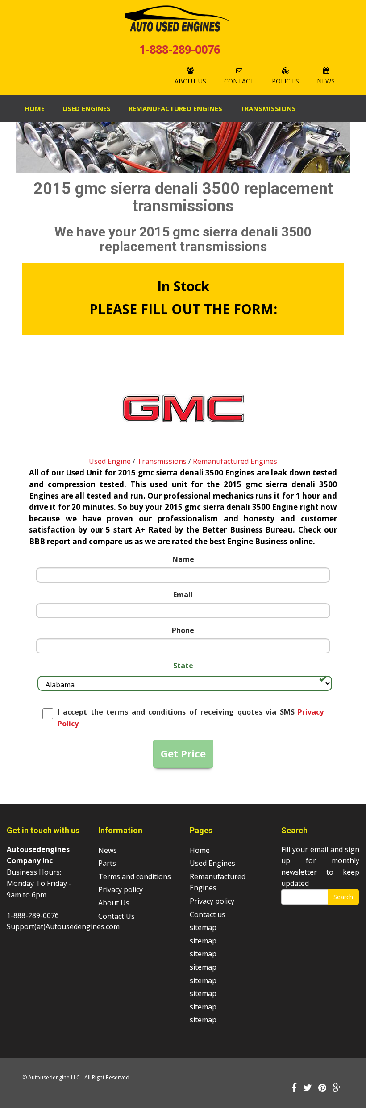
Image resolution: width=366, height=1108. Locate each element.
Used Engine (110, 461)
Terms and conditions (134, 876)
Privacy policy (120, 889)
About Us (190, 81)
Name (183, 559)
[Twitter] (307, 1088)
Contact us (207, 914)
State (183, 665)
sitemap (203, 927)
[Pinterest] (322, 1088)
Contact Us (116, 916)
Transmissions (268, 108)
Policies (285, 81)
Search (343, 897)
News (326, 81)
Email (183, 594)
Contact (239, 81)
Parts (107, 863)
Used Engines (86, 108)
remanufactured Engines (175, 108)
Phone (183, 630)
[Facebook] (294, 1088)
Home (35, 108)
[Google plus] (337, 1088)
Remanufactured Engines (235, 461)
